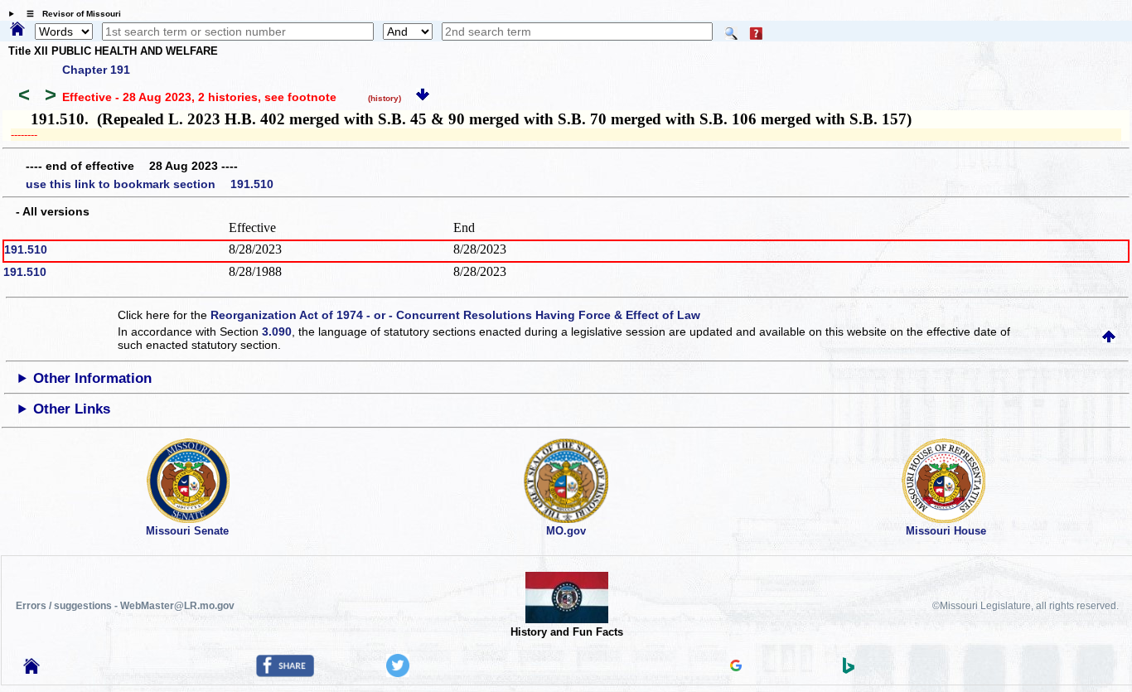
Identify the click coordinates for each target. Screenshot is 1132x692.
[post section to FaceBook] (285, 673)
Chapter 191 (96, 69)
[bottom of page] (422, 97)
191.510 (25, 249)
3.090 (277, 331)
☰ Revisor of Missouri (69, 13)
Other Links (71, 409)
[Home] (17, 30)
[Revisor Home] (31, 669)
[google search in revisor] (736, 667)
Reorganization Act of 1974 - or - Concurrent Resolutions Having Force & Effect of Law (455, 315)
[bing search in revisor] (848, 669)
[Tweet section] (397, 673)
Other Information (92, 378)
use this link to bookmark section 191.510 (149, 184)
